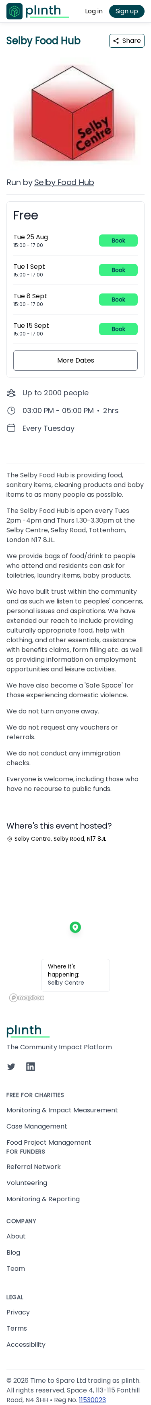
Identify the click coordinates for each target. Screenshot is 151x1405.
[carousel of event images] (75, 109)
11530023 (92, 1400)
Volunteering (26, 1183)
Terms (16, 1328)
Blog (13, 1252)
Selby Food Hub (64, 182)
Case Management (36, 1126)
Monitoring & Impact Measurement (62, 1110)
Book (118, 240)
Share (131, 40)
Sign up (127, 11)
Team (15, 1268)
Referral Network (33, 1166)
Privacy (18, 1312)
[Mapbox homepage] (26, 997)
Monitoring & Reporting (43, 1199)
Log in (94, 11)
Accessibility (26, 1344)
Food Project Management (48, 1142)
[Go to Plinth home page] (37, 11)
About (16, 1236)
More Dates (75, 360)
